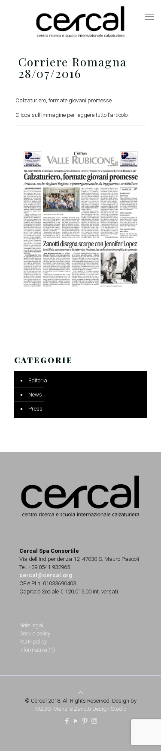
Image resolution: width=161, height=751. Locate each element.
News (35, 394)
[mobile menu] (149, 17)
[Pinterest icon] (85, 721)
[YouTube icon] (76, 721)
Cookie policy (34, 633)
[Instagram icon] (94, 721)
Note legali (32, 625)
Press (35, 408)
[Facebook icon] (67, 721)
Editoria (37, 380)
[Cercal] (80, 21)
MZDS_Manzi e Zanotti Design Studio (80, 709)
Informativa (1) (37, 650)
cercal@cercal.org (45, 575)
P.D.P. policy (33, 641)
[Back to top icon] (80, 692)
